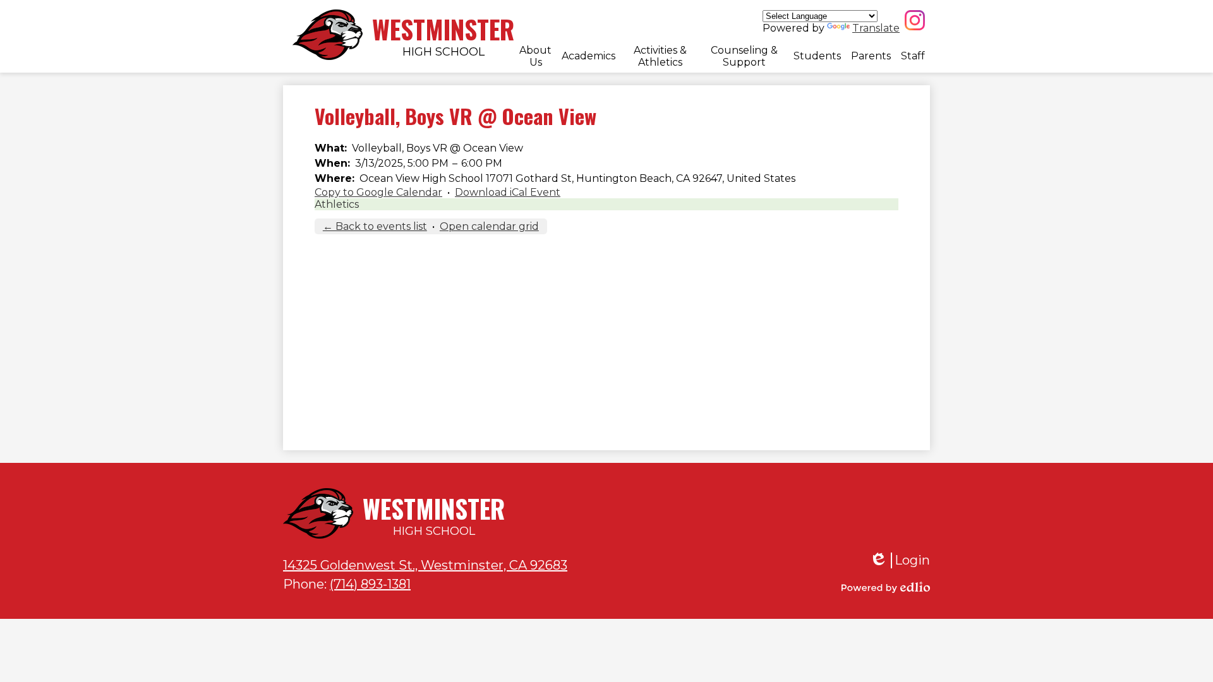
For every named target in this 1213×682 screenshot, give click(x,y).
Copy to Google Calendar (378, 192)
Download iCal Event (507, 192)
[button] (535, 56)
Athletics (337, 204)
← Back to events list (375, 226)
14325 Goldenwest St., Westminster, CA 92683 (425, 565)
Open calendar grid (489, 226)
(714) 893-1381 (370, 584)
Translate (876, 28)
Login (899, 560)
